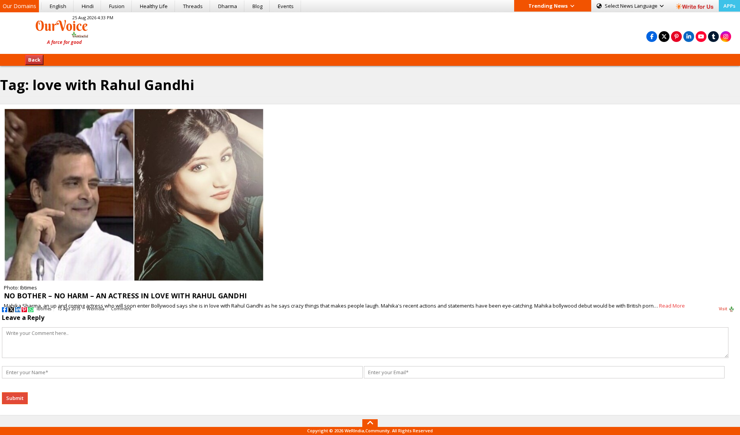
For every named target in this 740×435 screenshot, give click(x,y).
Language (632, 5)
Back (34, 59)
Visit (723, 308)
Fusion (116, 6)
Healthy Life (154, 6)
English (58, 6)
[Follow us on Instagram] (725, 36)
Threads (193, 6)
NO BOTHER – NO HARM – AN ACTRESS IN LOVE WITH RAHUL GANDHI (125, 295)
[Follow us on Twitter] (664, 36)
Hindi (88, 6)
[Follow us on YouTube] (701, 36)
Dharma (227, 6)
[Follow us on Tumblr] (713, 36)
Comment (121, 308)
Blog (257, 6)
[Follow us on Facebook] (651, 36)
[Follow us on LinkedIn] (688, 36)
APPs (729, 5)
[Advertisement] (370, 32)
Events (286, 6)
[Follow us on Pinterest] (676, 36)
